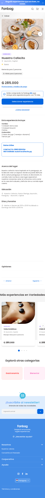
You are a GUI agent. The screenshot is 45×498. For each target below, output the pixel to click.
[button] (2, 2)
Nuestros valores (8, 449)
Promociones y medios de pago (14, 86)
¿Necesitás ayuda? (23, 437)
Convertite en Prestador (11, 453)
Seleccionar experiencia (22, 101)
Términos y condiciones (11, 489)
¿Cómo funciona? (22, 109)
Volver (7, 16)
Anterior (8, 281)
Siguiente (36, 281)
